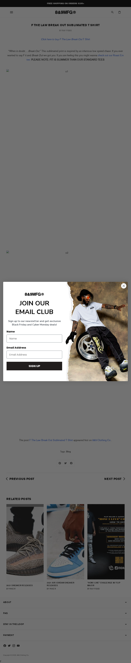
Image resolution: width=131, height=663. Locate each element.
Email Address (16, 347)
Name (11, 331)
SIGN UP (34, 366)
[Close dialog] (124, 286)
